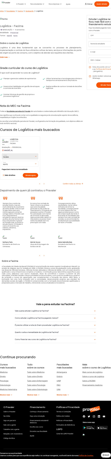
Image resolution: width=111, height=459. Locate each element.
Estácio (60, 376)
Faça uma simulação (37, 416)
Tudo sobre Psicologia (36, 385)
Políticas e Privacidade (64, 420)
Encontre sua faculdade (38, 431)
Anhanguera (62, 372)
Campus (5, 155)
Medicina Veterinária (8, 389)
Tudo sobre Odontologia (37, 389)
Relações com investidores (13, 434)
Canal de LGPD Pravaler (64, 434)
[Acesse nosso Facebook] (84, 416)
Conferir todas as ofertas (72, 184)
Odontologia (5, 385)
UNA (58, 389)
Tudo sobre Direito (35, 376)
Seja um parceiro (9, 420)
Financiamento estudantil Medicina (39, 421)
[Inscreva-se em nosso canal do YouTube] (104, 416)
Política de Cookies (63, 416)
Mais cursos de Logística (92, 372)
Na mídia (6, 416)
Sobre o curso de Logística (93, 376)
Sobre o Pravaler (9, 412)
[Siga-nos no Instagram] (94, 416)
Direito (3, 376)
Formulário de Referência (65, 425)
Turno (4, 162)
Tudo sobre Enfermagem (37, 381)
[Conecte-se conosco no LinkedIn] (99, 416)
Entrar (90, 4)
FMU (58, 385)
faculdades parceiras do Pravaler (18, 111)
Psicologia (4, 381)
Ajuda (68, 4)
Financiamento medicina (92, 385)
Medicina (3, 372)
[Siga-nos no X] (89, 416)
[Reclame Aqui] (93, 437)
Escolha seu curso (36, 427)
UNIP (59, 381)
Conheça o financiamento (39, 412)
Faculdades (10, 11)
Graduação (29, 11)
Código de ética (9, 438)
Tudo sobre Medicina (35, 372)
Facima (20, 11)
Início (2, 11)
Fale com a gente (9, 425)
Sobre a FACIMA (88, 381)
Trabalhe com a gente (11, 429)
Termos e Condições (63, 412)
